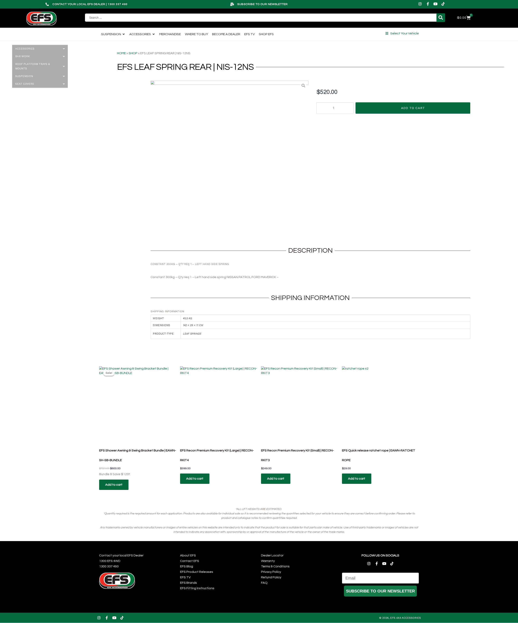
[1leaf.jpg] (229, 159)
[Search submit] (440, 17)
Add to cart (413, 108)
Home (121, 53)
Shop (133, 53)
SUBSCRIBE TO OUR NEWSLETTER (380, 591)
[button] (402, 33)
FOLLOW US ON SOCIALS (380, 555)
